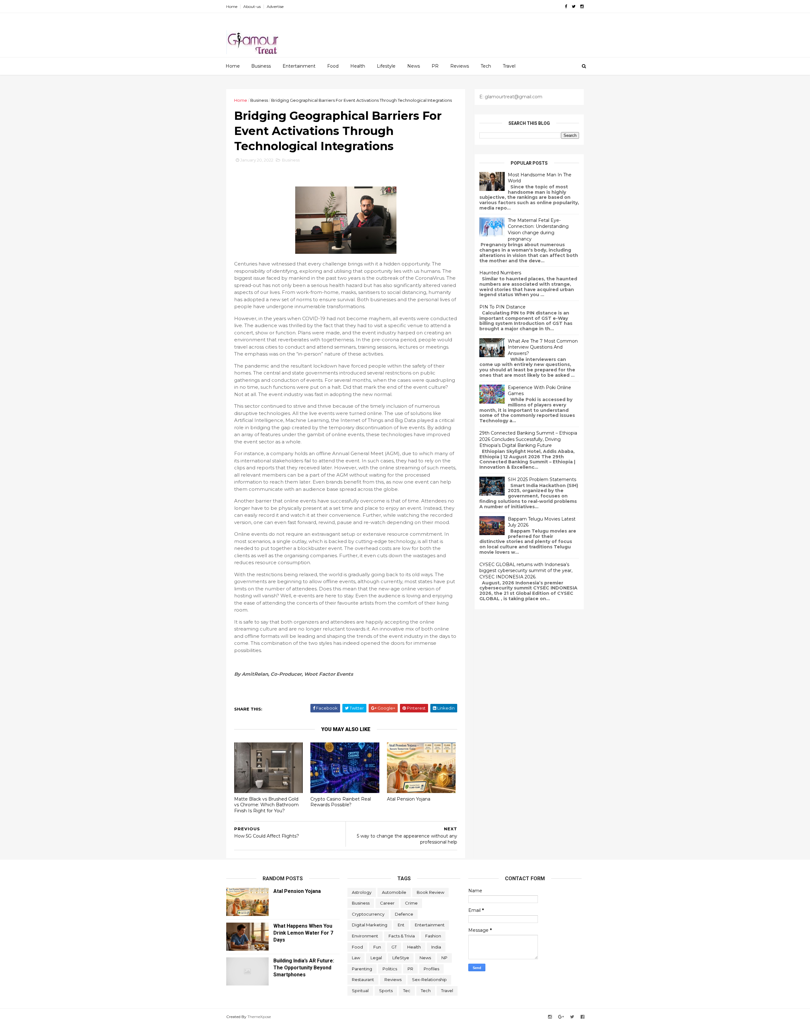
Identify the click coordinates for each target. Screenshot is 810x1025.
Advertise (275, 6)
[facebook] (566, 6)
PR (435, 66)
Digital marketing (369, 924)
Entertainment (299, 66)
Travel (509, 66)
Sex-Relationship (429, 979)
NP (444, 957)
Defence (404, 914)
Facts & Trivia (402, 935)
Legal (376, 957)
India (436, 946)
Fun (377, 946)
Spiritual (360, 990)
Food (333, 66)
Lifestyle (386, 66)
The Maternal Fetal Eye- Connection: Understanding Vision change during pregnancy (538, 229)
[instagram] (582, 6)
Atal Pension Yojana (408, 799)
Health (357, 66)
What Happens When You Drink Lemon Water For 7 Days (303, 933)
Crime (411, 903)
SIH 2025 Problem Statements (542, 479)
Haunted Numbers (500, 273)
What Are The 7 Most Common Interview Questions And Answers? (543, 347)
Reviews (459, 66)
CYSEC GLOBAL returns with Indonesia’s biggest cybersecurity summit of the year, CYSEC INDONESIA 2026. (525, 571)
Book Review (430, 892)
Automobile (394, 892)
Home (231, 6)
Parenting (362, 968)
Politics (390, 968)
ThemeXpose (259, 1016)
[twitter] (574, 6)
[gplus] (561, 1017)
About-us (252, 6)
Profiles (431, 968)
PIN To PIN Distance (502, 307)
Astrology (361, 892)
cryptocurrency (368, 914)
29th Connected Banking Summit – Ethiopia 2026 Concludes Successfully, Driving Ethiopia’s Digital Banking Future (528, 439)
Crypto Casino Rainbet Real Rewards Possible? (340, 802)
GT (394, 946)
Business (261, 66)
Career (387, 903)
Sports (386, 990)
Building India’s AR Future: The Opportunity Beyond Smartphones (303, 968)
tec (406, 990)
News (413, 66)
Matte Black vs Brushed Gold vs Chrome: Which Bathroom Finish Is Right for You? (266, 805)
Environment (365, 935)
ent (401, 924)
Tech (486, 66)
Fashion (433, 935)
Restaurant (363, 979)
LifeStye (400, 957)
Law (356, 957)
